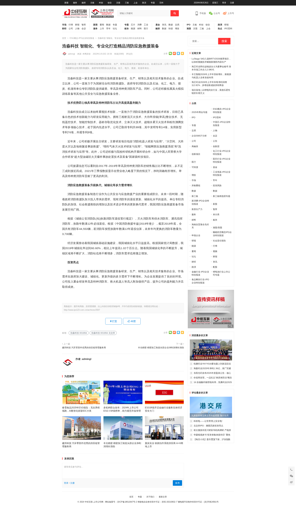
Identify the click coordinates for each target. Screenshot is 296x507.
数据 (108, 25)
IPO (188, 25)
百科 (161, 3)
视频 (215, 251)
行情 (71, 25)
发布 (177, 483)
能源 (133, 28)
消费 (139, 25)
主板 (92, 3)
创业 (110, 3)
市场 (64, 25)
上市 (102, 28)
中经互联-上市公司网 (94, 502)
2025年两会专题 (199, 112)
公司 (71, 28)
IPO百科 (228, 28)
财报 (77, 25)
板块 (126, 28)
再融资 (195, 146)
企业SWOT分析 (199, 135)
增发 (177, 28)
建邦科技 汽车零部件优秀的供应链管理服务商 (84, 347)
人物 (77, 28)
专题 (153, 3)
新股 (66, 3)
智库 (84, 25)
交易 (177, 25)
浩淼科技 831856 (78, 333)
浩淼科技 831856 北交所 (103, 333)
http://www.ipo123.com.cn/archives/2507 (82, 310)
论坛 (115, 28)
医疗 (146, 28)
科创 (101, 3)
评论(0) (129, 54)
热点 (220, 28)
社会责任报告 (219, 240)
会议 (84, 28)
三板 (127, 3)
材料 (139, 28)
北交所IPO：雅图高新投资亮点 (208, 425)
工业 (146, 25)
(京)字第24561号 (211, 502)
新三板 (195, 196)
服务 (75, 3)
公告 (215, 141)
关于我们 (150, 497)
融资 (84, 3)
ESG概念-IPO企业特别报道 (82, 38)
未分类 (216, 214)
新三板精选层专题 (221, 196)
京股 (118, 3)
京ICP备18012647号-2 (127, 502)
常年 (108, 28)
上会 (136, 3)
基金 (158, 25)
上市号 (231, 13)
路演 (144, 3)
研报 (226, 25)
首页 (64, 38)
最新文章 (163, 497)
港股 (189, 28)
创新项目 (196, 154)
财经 (64, 28)
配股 (215, 267)
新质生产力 (197, 209)
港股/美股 (217, 227)
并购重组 (196, 185)
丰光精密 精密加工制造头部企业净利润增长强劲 (161, 347)
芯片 (133, 25)
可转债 (195, 167)
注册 (232, 3)
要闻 (102, 25)
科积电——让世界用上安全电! (208, 421)
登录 (224, 3)
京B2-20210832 (168, 502)
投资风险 (217, 185)
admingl (71, 54)
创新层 (216, 146)
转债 (171, 28)
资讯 (164, 25)
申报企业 (196, 235)
